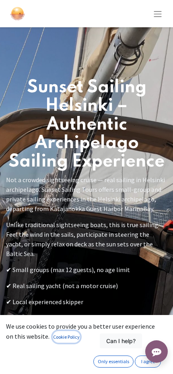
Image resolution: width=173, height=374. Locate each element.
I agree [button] (148, 361)
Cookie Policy (66, 337)
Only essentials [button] (113, 361)
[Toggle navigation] (157, 13)
